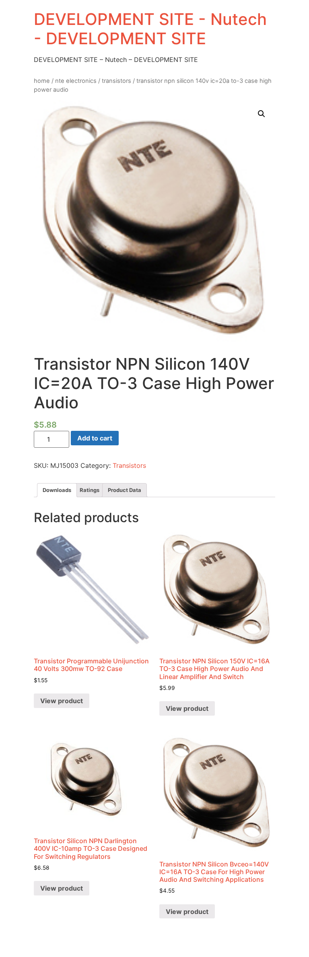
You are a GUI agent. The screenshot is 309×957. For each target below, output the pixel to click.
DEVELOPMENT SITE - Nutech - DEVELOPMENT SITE (150, 28)
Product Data (124, 490)
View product (61, 701)
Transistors (116, 80)
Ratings (89, 490)
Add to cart (94, 438)
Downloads (57, 490)
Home (42, 80)
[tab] (57, 490)
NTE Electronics (76, 80)
